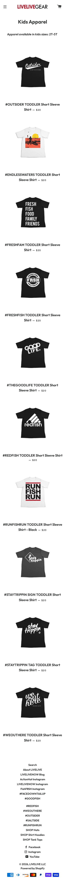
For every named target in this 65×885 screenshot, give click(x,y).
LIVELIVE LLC (37, 864)
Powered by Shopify (32, 868)
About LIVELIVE (32, 769)
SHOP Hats (32, 830)
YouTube (34, 856)
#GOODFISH (32, 798)
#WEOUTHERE (32, 810)
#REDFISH (32, 806)
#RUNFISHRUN (32, 825)
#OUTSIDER (32, 815)
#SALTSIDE (32, 820)
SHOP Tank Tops (32, 839)
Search (32, 765)
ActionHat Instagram (32, 779)
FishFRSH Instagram (32, 789)
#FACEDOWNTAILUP (33, 793)
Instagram (34, 852)
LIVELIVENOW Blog (32, 774)
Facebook (34, 847)
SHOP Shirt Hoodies (32, 834)
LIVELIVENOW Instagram (32, 784)
